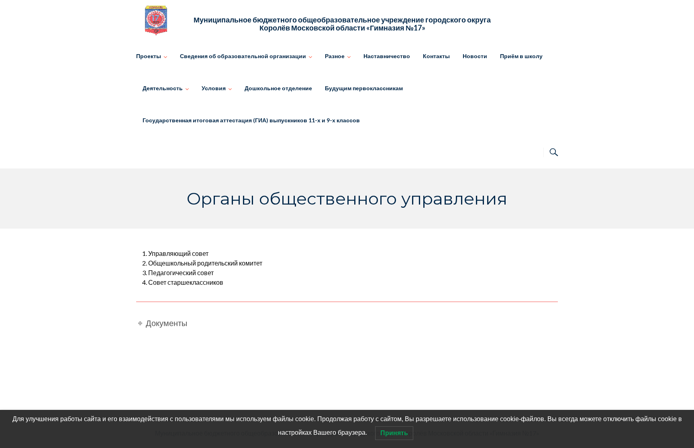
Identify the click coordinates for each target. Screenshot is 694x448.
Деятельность (163, 88)
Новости (475, 56)
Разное (335, 56)
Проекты (148, 56)
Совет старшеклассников (185, 282)
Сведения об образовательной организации (243, 56)
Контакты (436, 56)
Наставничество (386, 56)
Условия (214, 88)
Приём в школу (521, 56)
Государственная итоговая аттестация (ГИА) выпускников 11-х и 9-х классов (251, 120)
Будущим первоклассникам (364, 88)
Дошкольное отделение (278, 88)
